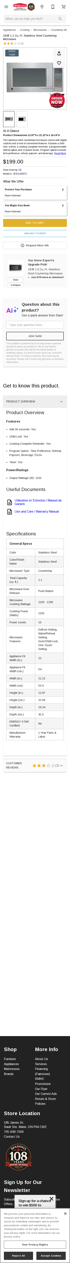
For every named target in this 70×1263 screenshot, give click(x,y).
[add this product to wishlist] (59, 63)
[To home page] (24, 7)
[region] (35, 1235)
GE (20, 170)
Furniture (10, 1059)
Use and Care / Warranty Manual (37, 511)
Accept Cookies (51, 1255)
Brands (9, 1074)
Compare (16, 285)
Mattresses (12, 1069)
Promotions (43, 1084)
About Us (41, 1059)
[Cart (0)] (63, 6)
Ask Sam (35, 336)
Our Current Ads (46, 1093)
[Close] (65, 1213)
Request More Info (37, 245)
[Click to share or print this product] (59, 53)
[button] (6, 6)
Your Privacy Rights (35, 1244)
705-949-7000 (14, 1131)
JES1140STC (20, 174)
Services (41, 1064)
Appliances (9, 29)
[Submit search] (60, 18)
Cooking (25, 29)
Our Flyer (41, 1089)
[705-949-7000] (53, 6)
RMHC (39, 1078)
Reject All (18, 1255)
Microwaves (40, 29)
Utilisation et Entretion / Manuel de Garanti (38, 502)
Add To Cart (35, 222)
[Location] (42, 6)
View (15, 279)
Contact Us (12, 1136)
